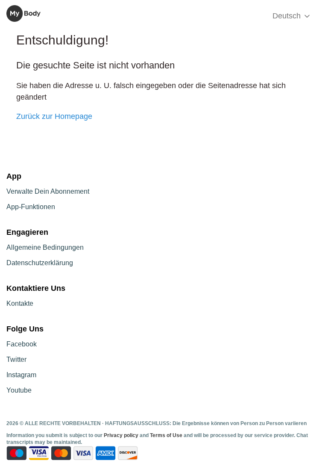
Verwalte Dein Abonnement (47, 191)
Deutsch (287, 16)
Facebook (21, 344)
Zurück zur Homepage (54, 116)
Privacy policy (122, 435)
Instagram (21, 374)
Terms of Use (166, 435)
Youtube (19, 390)
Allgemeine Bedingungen (45, 247)
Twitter (16, 359)
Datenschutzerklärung (39, 262)
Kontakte (19, 303)
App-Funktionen (30, 206)
